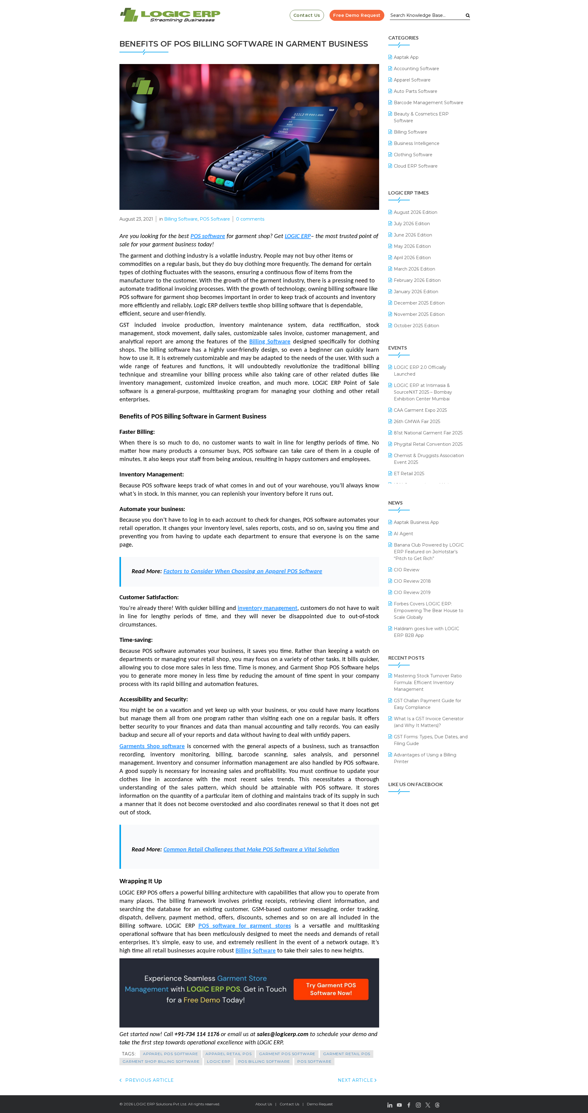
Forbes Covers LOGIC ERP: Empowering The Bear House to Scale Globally (428, 610)
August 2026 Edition (415, 212)
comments (250, 219)
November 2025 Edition (419, 314)
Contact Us (306, 15)
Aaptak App (406, 57)
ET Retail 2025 (409, 473)
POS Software (215, 219)
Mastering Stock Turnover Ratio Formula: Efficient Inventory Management (428, 682)
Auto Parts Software (415, 91)
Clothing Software (413, 154)
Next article (356, 1080)
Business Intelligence (416, 143)
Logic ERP (219, 1061)
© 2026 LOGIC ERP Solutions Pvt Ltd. (153, 1104)
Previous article (149, 1080)
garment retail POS (346, 1053)
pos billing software (264, 1061)
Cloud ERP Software (416, 166)
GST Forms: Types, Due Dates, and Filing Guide (431, 740)
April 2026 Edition (412, 257)
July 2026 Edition (412, 223)
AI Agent (403, 533)
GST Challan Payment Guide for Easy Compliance (427, 704)
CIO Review (406, 570)
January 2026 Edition (416, 291)
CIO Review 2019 (412, 592)
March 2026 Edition (414, 269)
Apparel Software (412, 80)
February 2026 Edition (417, 280)
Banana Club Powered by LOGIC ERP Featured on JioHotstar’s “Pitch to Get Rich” (429, 551)
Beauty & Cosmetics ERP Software (421, 117)
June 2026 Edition (413, 235)
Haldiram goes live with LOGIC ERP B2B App (426, 632)
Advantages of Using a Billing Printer (425, 758)
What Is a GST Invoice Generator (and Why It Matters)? (429, 722)
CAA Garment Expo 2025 (420, 410)
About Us (263, 1104)
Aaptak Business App (416, 522)
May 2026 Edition (412, 246)
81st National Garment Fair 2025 (428, 433)
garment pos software (287, 1053)
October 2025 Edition (416, 325)
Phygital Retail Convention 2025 (428, 444)
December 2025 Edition (419, 303)
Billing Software (181, 219)
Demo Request (320, 1104)
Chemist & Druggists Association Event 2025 (429, 459)
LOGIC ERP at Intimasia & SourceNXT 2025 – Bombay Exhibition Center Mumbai (423, 392)
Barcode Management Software (428, 102)
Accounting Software (416, 68)
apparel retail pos (228, 1053)
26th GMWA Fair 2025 (417, 421)
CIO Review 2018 (412, 581)
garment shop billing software (161, 1061)
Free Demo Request (357, 15)
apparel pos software (170, 1053)
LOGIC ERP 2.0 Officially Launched (420, 371)
